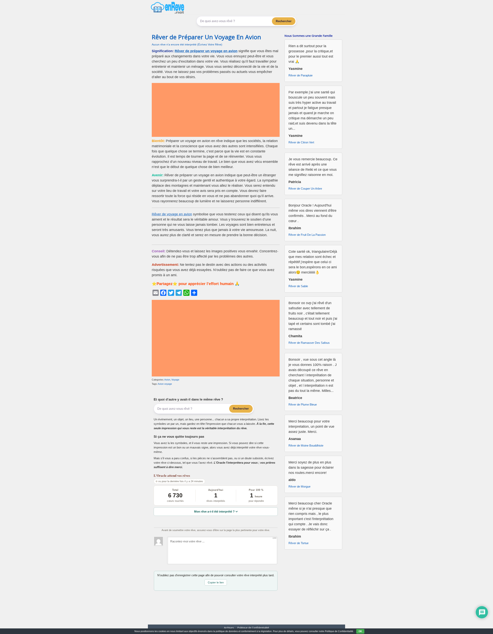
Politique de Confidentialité (253, 627)
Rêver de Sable (298, 286)
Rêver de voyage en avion (172, 214)
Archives (229, 627)
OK (360, 631)
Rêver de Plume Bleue (302, 404)
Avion (167, 379)
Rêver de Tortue (298, 543)
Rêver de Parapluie (300, 75)
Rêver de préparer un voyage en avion (206, 51)
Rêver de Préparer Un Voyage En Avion (206, 37)
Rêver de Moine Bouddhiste (305, 445)
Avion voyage (165, 384)
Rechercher (284, 21)
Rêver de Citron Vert (301, 142)
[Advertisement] (216, 110)
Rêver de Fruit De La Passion (307, 234)
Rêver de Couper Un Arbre (305, 188)
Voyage (175, 379)
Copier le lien (216, 582)
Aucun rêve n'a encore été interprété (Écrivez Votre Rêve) (187, 44)
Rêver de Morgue (299, 486)
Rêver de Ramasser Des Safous (309, 342)
